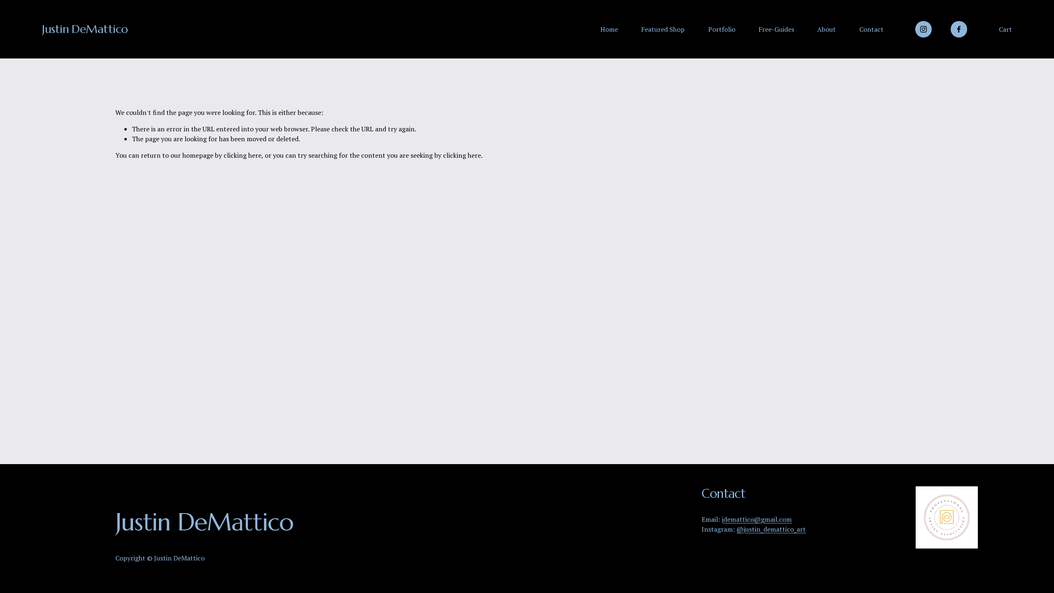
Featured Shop (663, 29)
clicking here (242, 155)
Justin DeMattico (85, 29)
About (826, 29)
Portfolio (721, 29)
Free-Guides (776, 29)
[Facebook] (959, 29)
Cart (1005, 29)
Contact (871, 29)
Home (609, 29)
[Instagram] (923, 29)
